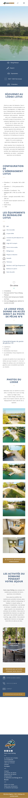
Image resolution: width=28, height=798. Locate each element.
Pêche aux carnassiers (11, 786)
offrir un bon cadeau (13, 678)
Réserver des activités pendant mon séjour (14, 670)
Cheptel (6, 771)
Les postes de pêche (10, 772)
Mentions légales (8, 794)
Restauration (8, 776)
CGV (15, 794)
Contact (6, 764)
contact (9, 689)
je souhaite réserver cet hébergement (14, 560)
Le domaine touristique (11, 787)
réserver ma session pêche (13, 694)
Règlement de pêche (10, 774)
